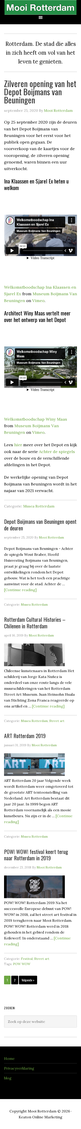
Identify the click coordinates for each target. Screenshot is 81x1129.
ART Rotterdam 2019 (25, 736)
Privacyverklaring (19, 1068)
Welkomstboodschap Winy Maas (35, 419)
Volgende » (28, 980)
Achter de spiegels (57, 451)
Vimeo (38, 300)
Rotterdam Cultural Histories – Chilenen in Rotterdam (34, 622)
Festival (27, 959)
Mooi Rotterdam (40, 7)
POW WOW (21, 964)
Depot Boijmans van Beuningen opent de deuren (40, 524)
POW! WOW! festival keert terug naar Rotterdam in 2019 (36, 854)
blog (7, 1078)
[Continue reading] (20, 590)
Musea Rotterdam (38, 506)
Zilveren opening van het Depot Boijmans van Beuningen (40, 91)
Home (9, 1058)
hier (18, 444)
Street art (56, 721)
